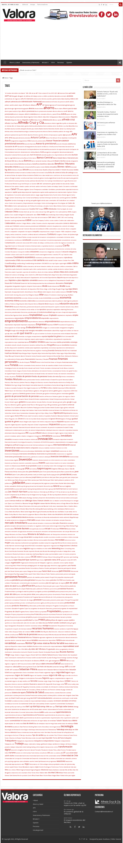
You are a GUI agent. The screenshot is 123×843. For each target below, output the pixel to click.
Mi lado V (45, 62)
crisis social (48, 260)
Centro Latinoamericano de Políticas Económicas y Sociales (31, 206)
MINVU (31, 537)
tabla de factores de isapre (35, 721)
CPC (59, 254)
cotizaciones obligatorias (46, 252)
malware (42, 503)
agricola (72, 105)
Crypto (57, 263)
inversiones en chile (65, 451)
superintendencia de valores (32, 718)
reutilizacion (8, 652)
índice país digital (69, 775)
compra (74, 231)
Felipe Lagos (60, 353)
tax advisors (16, 727)
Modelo (41, 537)
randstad (63, 623)
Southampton (70, 704)
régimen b (14, 664)
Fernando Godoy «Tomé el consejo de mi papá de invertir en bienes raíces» (107, 114)
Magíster (37, 503)
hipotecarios (68, 413)
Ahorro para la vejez (70, 108)
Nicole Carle (8, 551)
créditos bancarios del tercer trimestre (34, 266)
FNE (8, 365)
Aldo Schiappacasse (52, 117)
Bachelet (75, 155)
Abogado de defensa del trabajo (27, 96)
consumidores (65, 240)
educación (64, 303)
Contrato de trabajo (38, 243)
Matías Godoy (9, 514)
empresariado (9, 325)
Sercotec (34, 681)
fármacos (31, 391)
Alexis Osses (38, 120)
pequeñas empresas (64, 577)
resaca (20, 646)
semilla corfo (26, 681)
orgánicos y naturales (52, 563)
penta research (44, 577)
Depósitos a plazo (15, 280)
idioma (38, 419)
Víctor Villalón (40, 773)
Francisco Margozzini (31, 382)
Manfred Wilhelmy (50, 503)
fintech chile (40, 362)
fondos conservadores (54, 371)
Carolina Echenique (45, 198)
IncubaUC (66, 427)
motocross (68, 540)
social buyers (65, 698)
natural (27, 546)
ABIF (10, 96)
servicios (20, 684)
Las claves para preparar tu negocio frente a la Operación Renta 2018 (107, 144)
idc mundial (32, 419)
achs (22, 99)
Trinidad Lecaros (71, 750)
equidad (44, 336)
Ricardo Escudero (33, 652)
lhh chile (19, 498)
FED (66, 350)
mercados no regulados (34, 526)
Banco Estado (57, 158)
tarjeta (7, 723)
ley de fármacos (22, 495)
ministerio (8, 531)
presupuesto (69, 597)
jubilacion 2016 (69, 480)
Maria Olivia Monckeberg (33, 509)
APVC (6, 138)
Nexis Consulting (66, 548)
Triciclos (63, 750)
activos (36, 99)
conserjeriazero (51, 237)
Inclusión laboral (30, 427)
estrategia (74, 342)
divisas (39, 292)
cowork (31, 254)
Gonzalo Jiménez (31, 402)
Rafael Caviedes (53, 623)
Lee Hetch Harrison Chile (35, 492)
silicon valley (71, 684)
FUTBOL (44, 388)
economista (47, 298)
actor (39, 99)
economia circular (37, 298)
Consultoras (42, 240)
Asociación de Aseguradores (26, 146)
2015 (52, 93)
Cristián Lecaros (57, 260)
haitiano (31, 410)
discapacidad (16, 292)
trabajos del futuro (66, 744)
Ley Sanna (8, 498)
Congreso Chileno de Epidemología (67, 234)
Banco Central (45, 157)
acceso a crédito (42, 96)
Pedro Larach (28, 574)
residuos (30, 646)
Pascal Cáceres (15, 571)
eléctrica (7, 315)
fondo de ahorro (36, 365)
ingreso (61, 433)
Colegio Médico (26, 223)
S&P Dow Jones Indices (25, 664)
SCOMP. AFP (8, 670)
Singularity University (29, 687)
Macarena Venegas (28, 503)
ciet (47, 212)
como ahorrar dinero (63, 229)
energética (70, 328)
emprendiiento (54, 318)
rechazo (39, 626)
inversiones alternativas (27, 451)
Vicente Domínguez (45, 767)
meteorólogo (62, 526)
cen (68, 200)
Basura (50, 161)
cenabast (72, 200)
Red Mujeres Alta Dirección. (49, 632)
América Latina (33, 126)
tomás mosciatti (36, 738)
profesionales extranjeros (44, 606)
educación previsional (41, 307)
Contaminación (10, 243)
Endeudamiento (34, 327)
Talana (70, 721)
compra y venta (9, 234)
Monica (36, 540)
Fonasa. (14, 365)
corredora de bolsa (70, 249)
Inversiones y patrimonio (30, 457)
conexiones (17, 234)
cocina (51, 220)
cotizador (8, 254)
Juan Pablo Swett (53, 480)
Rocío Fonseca (26, 658)
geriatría (28, 393)
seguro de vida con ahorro (70, 675)
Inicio (6, 78)
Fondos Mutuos (13, 379)
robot (6, 658)
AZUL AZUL (68, 155)
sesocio (40, 684)
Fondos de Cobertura (22, 374)
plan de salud (71, 583)
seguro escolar (9, 678)
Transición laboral (29, 750)
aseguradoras (23, 141)
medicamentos (16, 517)
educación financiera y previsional (23, 307)
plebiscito (40, 589)
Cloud (32, 217)
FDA (63, 350)
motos (73, 540)
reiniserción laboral (64, 637)
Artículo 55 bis (57, 138)
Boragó (12, 178)
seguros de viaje (17, 681)
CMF (49, 217)
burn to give (64, 181)
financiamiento (30, 359)
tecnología (67, 726)
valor (23, 764)
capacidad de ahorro (72, 189)
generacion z (9, 393)
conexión (24, 234)
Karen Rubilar (59, 483)
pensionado (59, 574)
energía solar (23, 330)
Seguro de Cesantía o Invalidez (39, 675)
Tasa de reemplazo (39, 723)
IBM (21, 419)
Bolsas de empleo (16, 175)
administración (16, 102)
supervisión (67, 718)
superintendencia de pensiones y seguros (58, 715)
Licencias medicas (15, 501)
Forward (53, 380)
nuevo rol (62, 554)
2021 (55, 93)
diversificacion (29, 292)
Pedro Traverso (50, 574)
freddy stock (70, 382)
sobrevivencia (57, 698)
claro (35, 215)
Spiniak (7, 707)
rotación (22, 661)
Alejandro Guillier (28, 120)
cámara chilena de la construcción (66, 272)
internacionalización (61, 445)
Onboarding (56, 557)
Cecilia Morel (62, 200)
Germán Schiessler (36, 393)
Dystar (37, 295)
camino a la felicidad (71, 186)
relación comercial (15, 640)
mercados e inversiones (45, 523)
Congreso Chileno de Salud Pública (15, 237)
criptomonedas (10, 260)
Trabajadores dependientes (25, 741)
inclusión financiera (19, 427)
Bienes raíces (64, 166)
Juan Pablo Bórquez (18, 480)
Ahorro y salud (51, 114)
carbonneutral (26, 195)
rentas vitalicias (43, 643)
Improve (54, 422)
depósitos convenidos (30, 280)
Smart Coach (15, 698)
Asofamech (11, 152)
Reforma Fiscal (66, 634)
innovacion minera (17, 439)
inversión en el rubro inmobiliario (64, 460)
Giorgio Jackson (13, 399)
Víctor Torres (32, 773)
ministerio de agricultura (18, 531)
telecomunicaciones (42, 729)
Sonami (47, 704)
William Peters (63, 773)
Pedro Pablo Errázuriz (39, 574)
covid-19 (21, 254)
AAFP (7, 96)
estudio (14, 345)
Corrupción (21, 252)
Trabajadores (11, 741)
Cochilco (46, 220)
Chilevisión (9, 212)
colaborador (70, 220)
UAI (48, 753)
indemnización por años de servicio (24, 430)
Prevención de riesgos (26, 600)
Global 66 (32, 399)
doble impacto (47, 292)
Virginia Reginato (35, 770)
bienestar (74, 167)
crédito (69, 263)
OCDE (34, 556)
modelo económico (50, 537)
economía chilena (12, 301)
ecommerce (9, 298)
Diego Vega (64, 289)
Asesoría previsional (46, 143)
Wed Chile (55, 773)
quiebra (71, 620)
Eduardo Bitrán (43, 304)
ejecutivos (43, 309)
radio (21, 623)
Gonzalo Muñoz (42, 402)
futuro (7, 391)
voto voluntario (23, 773)
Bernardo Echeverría (25, 167)
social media (73, 698)
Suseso (7, 721)
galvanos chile (38, 391)
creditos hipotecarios (56, 257)
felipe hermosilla (43, 353)
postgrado (38, 591)
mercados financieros (60, 523)
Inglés (57, 433)
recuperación (9, 629)
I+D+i (53, 62)
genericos (16, 393)
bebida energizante (72, 161)
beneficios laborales (47, 164)
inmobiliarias (56, 436)
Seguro (67, 672)
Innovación (45, 439)
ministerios (63, 534)
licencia (58, 498)
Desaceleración (61, 280)
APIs (71, 131)
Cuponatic (19, 272)
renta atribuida (69, 640)
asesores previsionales (39, 141)
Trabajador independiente (62, 741)
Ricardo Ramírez (67, 652)
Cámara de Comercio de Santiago (15, 275)
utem (21, 761)
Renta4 (63, 640)
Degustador (73, 275)
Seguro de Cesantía (22, 675)
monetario (30, 540)
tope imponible (47, 738)
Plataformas (29, 589)
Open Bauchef (9, 560)
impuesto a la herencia (71, 422)
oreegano (8, 563)
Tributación (44, 750)
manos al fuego (61, 503)
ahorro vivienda (30, 114)
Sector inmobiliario (29, 672)
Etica (41, 345)
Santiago (62, 667)
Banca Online (28, 158)
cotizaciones (34, 252)
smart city (8, 698)
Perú (36, 580)
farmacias (58, 350)
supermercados (46, 718)
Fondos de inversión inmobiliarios (64, 374)
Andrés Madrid (38, 129)
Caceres (34, 184)
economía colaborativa (28, 301)
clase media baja (50, 215)
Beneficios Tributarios (65, 164)
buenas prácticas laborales (33, 181)
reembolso (67, 632)
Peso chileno (46, 580)
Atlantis (37, 152)
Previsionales (46, 600)
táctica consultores (41, 753)
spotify (11, 707)
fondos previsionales (28, 380)
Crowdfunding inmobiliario (33, 263)
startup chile (44, 707)
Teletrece (7, 732)
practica (57, 591)
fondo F (38, 368)
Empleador (53, 315)
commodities (53, 229)
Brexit (55, 178)
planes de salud (10, 586)
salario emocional (47, 664)
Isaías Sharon (65, 469)
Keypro (73, 483)
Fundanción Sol (35, 388)
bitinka (36, 170)
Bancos (27, 160)
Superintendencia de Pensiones (33, 715)
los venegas (74, 501)
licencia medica (65, 498)
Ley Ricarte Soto (72, 495)
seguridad (60, 672)
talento (74, 721)
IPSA (27, 468)
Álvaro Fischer (44, 775)
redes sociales (35, 632)
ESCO (16, 339)
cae (38, 184)
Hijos (42, 413)
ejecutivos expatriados (53, 309)
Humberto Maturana (57, 416)
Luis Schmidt (16, 503)
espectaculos (67, 339)
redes (6, 632)
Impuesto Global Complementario (38, 425)
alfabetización (47, 120)
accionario (63, 96)
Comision (16, 226)
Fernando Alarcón (20, 356)
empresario (24, 325)
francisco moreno (43, 382)
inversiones (12, 450)
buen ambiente (9, 181)
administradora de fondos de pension (53, 102)
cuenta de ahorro (42, 269)
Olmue (50, 557)
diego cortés (48, 289)
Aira (59, 114)
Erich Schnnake (66, 336)
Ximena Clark (8, 775)
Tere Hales (48, 732)
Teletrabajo (60, 729)
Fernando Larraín (41, 356)
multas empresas (15, 543)
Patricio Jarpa (37, 571)
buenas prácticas (19, 181)
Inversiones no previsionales (46, 454)
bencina (21, 164)
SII (66, 684)
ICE (24, 419)
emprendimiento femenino (36, 321)
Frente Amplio (26, 385)
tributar (50, 750)
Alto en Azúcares (69, 123)
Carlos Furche (53, 195)
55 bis (49, 93)
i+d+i (16, 419)
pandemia (22, 568)
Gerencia (22, 393)
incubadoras (59, 427)
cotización (58, 252)
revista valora (17, 652)
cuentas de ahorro (58, 269)
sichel (62, 684)
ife (49, 419)
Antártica (55, 131)
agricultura (8, 108)
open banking (74, 557)
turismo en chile (21, 753)
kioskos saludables (10, 486)
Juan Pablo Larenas (30, 480)
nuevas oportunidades (51, 554)
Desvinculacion (37, 286)
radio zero (35, 623)
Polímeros (46, 589)
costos (27, 252)
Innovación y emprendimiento (57, 442)
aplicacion (8, 135)
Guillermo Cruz (9, 407)
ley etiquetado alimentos (60, 495)
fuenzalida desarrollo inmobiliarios (41, 385)
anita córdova (14, 131)
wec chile (48, 773)
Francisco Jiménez (19, 382)
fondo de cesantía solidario (50, 365)
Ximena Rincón (17, 775)
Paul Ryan (17, 574)
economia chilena (26, 298)
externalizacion (69, 348)
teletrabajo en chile (71, 729)
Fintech (33, 362)
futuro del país (23, 391)
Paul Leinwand (9, 574)
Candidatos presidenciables (57, 189)
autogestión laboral (58, 152)
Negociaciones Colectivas (68, 546)
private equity (9, 603)
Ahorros (55, 111)
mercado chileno (40, 520)
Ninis (69, 551)
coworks (55, 254)
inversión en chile (48, 460)
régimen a (8, 664)
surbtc (74, 718)
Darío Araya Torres (53, 275)
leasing (29, 489)
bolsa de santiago (68, 172)
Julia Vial (40, 483)
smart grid (23, 698)
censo (7, 203)
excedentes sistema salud (25, 348)
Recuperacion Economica (65, 626)
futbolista (61, 388)
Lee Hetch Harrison (17, 491)
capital (14, 192)
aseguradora (14, 141)
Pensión (22, 576)
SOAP (35, 698)
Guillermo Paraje (32, 407)
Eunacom (58, 345)
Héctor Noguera (9, 419)
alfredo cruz (68, 119)
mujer (7, 543)
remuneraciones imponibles (47, 640)
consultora (35, 240)
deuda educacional (53, 286)
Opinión (69, 62)
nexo (73, 548)
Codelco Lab (62, 220)
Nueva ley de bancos (19, 554)
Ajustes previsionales (16, 117)
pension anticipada (69, 574)
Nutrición (8, 557)
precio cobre (72, 591)
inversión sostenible (25, 463)
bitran (41, 170)
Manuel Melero (14, 506)
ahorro (49, 108)
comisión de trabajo (68, 226)
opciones (66, 557)
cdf (57, 200)
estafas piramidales (63, 342)
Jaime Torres (43, 472)
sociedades (49, 701)
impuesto (60, 422)
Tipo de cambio (38, 735)
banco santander (36, 161)
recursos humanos (43, 628)
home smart (27, 416)
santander (56, 667)
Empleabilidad (35, 315)
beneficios (36, 164)
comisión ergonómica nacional (14, 229)
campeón (7, 189)
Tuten (33, 753)
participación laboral (70, 568)
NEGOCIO (8, 548)
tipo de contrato (49, 735)
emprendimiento (16, 321)
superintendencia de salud (14, 718)
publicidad (28, 620)
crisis (18, 260)
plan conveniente (21, 583)
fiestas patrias (20, 359)
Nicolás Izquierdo (29, 551)
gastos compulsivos (64, 391)
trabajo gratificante (42, 744)
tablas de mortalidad (50, 721)
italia (11, 472)
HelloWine (45, 410)
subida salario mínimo (40, 709)
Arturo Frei (49, 138)
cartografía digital (36, 200)
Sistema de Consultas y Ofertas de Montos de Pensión (38, 690)
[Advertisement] (61, 39)
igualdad (75, 419)
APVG (10, 138)
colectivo (18, 223)
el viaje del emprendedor (69, 312)
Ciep (44, 212)
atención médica (30, 152)
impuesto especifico (21, 425)
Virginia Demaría (25, 770)
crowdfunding (20, 263)
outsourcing (8, 565)
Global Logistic (14, 402)
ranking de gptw (71, 623)
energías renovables (36, 330)
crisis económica (26, 260)
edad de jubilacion (57, 301)
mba (53, 514)
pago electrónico (52, 565)
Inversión (25, 459)
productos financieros (20, 606)
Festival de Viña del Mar (53, 356)
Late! (20, 489)
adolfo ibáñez (69, 102)
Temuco (19, 732)
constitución (26, 240)
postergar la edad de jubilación (25, 591)
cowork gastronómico (45, 254)
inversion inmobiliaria (60, 456)
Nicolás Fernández (18, 551)
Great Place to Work (33, 405)
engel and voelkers (65, 330)
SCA (69, 667)
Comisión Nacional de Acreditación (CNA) (36, 229)
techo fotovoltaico (43, 727)
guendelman (54, 405)
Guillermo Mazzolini (20, 407)
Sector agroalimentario (16, 672)
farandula (51, 350)
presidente (19, 597)
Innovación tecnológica (18, 442)
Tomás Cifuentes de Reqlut (13, 738)
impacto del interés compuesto (41, 422)
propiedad (43, 611)
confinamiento (42, 234)
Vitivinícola (44, 770)
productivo (8, 606)
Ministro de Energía (17, 537)
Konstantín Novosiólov (44, 486)
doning (16, 295)
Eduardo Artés (23, 304)
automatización (69, 152)
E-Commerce (52, 295)
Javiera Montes (69, 472)
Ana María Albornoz (72, 126)
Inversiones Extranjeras (12, 454)
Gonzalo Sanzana (52, 402)
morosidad (59, 540)
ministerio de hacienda (49, 531)
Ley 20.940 (49, 492)
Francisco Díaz (9, 382)
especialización (58, 339)
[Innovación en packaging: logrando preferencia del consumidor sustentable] (90, 165)
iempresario (44, 419)
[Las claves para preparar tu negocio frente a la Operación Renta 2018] (90, 145)
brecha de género (39, 178)
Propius (13, 614)
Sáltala (25, 721)
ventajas (45, 764)
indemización (9, 430)
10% (27, 93)
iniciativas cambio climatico (18, 436)
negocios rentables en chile (38, 548)
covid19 (26, 254)
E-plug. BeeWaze (68, 295)
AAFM (73, 93)
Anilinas (7, 131)
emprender (45, 318)
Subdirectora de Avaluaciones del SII (23, 709)
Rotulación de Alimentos (32, 661)
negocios (26, 548)
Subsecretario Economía (18, 712)
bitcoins (31, 170)
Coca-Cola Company (38, 220)
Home (5, 62)
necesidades (39, 546)
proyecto (29, 617)
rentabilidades (20, 643)
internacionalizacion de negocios (43, 445)
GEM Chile (74, 391)
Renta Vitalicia (69, 643)
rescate (24, 646)
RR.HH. (42, 661)
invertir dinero (49, 463)
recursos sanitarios (60, 629)
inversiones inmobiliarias (27, 454)
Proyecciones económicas (17, 617)
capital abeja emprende (24, 192)
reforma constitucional (11, 634)
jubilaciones (8, 483)
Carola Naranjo (34, 198)
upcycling (10, 761)
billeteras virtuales (16, 170)
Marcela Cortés (48, 506)
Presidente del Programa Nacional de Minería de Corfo (39, 597)
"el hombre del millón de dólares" (15, 93)
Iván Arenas (18, 472)
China (15, 212)
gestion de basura (50, 393)
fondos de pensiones (39, 376)
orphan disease (69, 563)
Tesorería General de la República (61, 732)
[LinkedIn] (106, 4)
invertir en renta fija (43, 466)
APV (74, 134)
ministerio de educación (34, 531)
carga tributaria (44, 195)
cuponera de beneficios (30, 272)
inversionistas (74, 457)
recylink (68, 629)
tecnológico (24, 729)
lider (23, 501)
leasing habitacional (38, 489)
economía (65, 297)
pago (45, 565)
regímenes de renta (52, 637)
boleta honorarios (20, 172)
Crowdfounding (10, 263)
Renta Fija (30, 643)
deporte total (67, 277)
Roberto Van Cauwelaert (70, 655)
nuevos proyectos (70, 554)
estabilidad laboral (23, 342)
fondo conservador (25, 365)
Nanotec (11, 546)
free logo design (17, 385)
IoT (12, 469)
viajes (37, 767)
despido (29, 286)
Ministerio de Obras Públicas (18, 534)
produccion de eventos (57, 603)
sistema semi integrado (64, 695)
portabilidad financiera (66, 589)
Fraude (51, 382)
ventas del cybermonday (67, 764)
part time (7, 571)
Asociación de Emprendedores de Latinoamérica (34, 149)
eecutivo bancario (65, 307)
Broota (63, 178)
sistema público (52, 695)
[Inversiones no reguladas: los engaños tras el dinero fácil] (90, 135)
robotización (12, 658)
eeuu (72, 307)
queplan (66, 620)
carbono (32, 195)
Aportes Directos (33, 135)
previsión (53, 600)
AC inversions (28, 99)
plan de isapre (50, 583)
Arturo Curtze (38, 137)
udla (61, 753)
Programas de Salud (12, 611)
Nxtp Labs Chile (15, 557)
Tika (21, 735)
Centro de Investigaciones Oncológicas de (54, 203)
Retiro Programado (48, 649)
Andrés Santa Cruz (60, 129)
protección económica (48, 614)
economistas (55, 298)
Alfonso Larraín (57, 120)
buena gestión (73, 178)
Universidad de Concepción (13, 758)
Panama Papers (14, 568)
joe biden (40, 474)
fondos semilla (40, 380)
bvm (23, 184)
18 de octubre (42, 93)
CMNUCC (54, 217)
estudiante (8, 345)
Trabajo (19, 743)
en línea (74, 330)
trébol (7, 753)
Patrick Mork (46, 571)
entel (62, 333)
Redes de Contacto (24, 632)
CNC (62, 217)
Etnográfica (51, 345)
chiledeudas (52, 209)
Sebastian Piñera (28, 669)
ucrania (57, 753)
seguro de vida (55, 675)
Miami (68, 526)
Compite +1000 (59, 231)
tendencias (25, 732)
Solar (34, 704)
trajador (42, 747)
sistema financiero (60, 693)
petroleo (53, 580)
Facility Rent (26, 350)
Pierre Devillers (66, 580)
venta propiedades (54, 764)
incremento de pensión (47, 427)
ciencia (41, 212)
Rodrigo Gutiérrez (67, 658)
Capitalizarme (36, 192)
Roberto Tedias (57, 655)
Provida (7, 617)
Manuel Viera (23, 506)
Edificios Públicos (10, 304)
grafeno (19, 405)
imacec (22, 422)
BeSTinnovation (36, 167)
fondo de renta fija (18, 368)
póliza (48, 620)
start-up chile (21, 707)
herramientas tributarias (27, 413)
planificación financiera (42, 586)
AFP (39, 104)
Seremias (40, 681)
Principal (67, 600)
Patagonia (30, 571)
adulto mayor (18, 105)
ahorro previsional (28, 111)
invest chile (52, 466)
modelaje (36, 537)
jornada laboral (65, 474)
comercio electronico (70, 223)
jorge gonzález (55, 474)
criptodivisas (68, 257)
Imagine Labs (28, 422)
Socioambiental (23, 704)
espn (15, 342)
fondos (24, 371)
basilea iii (45, 161)
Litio (51, 501)
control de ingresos (60, 243)
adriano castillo (9, 105)
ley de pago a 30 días (45, 495)
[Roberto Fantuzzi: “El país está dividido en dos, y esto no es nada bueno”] (90, 95)
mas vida (57, 512)
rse (67, 661)
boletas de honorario (37, 172)
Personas (60, 62)
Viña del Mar (68, 770)
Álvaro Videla (60, 775)
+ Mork (35, 800)
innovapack (69, 442)
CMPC (59, 217)
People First (53, 577)
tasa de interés (28, 723)
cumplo (13, 272)
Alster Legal (55, 123)
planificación (28, 585)
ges (44, 393)
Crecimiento (9, 257)
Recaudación (21, 626)
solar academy (40, 704)
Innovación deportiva (59, 439)
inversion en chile (61, 448)
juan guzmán (63, 477)
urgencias (16, 761)
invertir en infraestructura (12, 466)
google (69, 402)
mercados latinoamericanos (18, 526)
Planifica (18, 586)
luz (21, 503)
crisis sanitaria (38, 260)
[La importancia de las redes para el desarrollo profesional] (90, 156)
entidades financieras (70, 333)
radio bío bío (28, 623)
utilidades (26, 761)
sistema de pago (60, 690)
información (51, 433)
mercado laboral (32, 523)
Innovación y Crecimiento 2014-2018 (36, 442)
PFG (58, 580)
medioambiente (54, 517)
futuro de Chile (14, 391)
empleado (46, 315)
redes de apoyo (13, 632)
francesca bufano (68, 380)
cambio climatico (20, 186)
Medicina (25, 517)
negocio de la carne (17, 548)
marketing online (52, 509)
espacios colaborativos (46, 339)
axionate (44, 155)
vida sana (73, 767)
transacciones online (51, 747)
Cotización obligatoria (69, 252)
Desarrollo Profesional (12, 283)
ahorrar (31, 108)
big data (8, 170)
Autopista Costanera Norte (13, 155)
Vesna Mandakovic (24, 767)
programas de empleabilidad (68, 608)
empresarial (16, 325)
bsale (67, 178)
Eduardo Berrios (33, 304)
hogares (11, 416)
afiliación (28, 105)
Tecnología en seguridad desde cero (97, 266)
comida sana (8, 226)
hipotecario (59, 413)
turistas (28, 753)
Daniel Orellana (43, 275)
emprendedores (33, 318)
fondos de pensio (10, 376)
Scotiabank (15, 670)
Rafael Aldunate (43, 623)
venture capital (9, 767)
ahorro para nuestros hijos (13, 111)
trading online (35, 747)
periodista (24, 580)
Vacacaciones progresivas (48, 761)
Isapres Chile (56, 469)
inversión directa (37, 460)
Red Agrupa (74, 629)
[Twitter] (104, 4)
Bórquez (27, 184)
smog (28, 698)
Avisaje (32, 4)
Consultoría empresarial (53, 240)
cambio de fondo (30, 186)
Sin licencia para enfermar (106, 123)
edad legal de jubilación (71, 301)
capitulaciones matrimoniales (58, 192)
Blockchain (70, 170)
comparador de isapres (25, 231)
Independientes (40, 430)
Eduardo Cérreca (54, 304)
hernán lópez (16, 413)
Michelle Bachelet (21, 529)
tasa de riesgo (50, 723)
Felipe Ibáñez (52, 353)
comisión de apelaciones (54, 226)
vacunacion (17, 764)
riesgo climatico (15, 655)
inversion (53, 448)
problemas (16, 603)
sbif (66, 666)
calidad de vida (60, 184)
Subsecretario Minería (32, 712)
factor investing (42, 350)
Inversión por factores (11, 463)
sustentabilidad (15, 721)
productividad (70, 603)
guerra (60, 405)
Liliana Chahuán (38, 501)
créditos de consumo (53, 266)
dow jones (22, 295)
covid (17, 254)
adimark (7, 102)
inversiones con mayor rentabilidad (47, 451)
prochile (47, 603)
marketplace (61, 509)
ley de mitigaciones (33, 495)
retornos (71, 649)
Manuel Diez (70, 503)
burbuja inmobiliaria (54, 181)
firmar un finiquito (56, 362)
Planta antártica (64, 586)
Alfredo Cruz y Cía (31, 122)
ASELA (29, 141)
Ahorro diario (59, 108)
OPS (75, 560)
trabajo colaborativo (30, 744)
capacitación (8, 192)
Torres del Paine (58, 738)
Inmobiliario (66, 436)
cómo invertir (29, 275)
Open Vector (40, 560)
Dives (35, 292)
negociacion (46, 546)
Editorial (25, 4)
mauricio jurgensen (28, 514)
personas (31, 580)
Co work (36, 254)
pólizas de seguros (56, 620)
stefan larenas (68, 707)
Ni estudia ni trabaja (61, 551)
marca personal (38, 506)
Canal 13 (15, 189)
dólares (46, 295)
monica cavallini (43, 540)
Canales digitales (24, 189)
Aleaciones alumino (64, 117)
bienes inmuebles (51, 167)
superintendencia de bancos (13, 715)
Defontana (66, 275)
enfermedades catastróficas (51, 330)
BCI (53, 161)
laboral (56, 486)
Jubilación (19, 483)
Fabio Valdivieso (18, 350)
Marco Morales (20, 509)
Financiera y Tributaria (42, 359)
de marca (17, 277)
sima (77, 684)
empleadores (61, 315)
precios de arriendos (54, 594)
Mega (71, 517)
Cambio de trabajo (52, 186)
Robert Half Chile (36, 655)
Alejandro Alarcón (16, 120)
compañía (35, 231)
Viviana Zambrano (54, 770)
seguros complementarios (57, 678)
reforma (73, 632)
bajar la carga (8, 158)
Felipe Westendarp (70, 353)
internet (73, 445)
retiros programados (61, 649)
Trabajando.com (9, 744)
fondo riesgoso (17, 371)
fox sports (59, 380)
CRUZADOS (45, 263)
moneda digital (16, 540)
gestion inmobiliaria (63, 393)
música (69, 543)
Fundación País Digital (24, 388)
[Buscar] (120, 4)
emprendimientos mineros (68, 321)
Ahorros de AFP (63, 111)
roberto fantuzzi (47, 655)
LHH (13, 497)
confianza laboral (33, 234)
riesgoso (28, 655)
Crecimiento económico (24, 257)
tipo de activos (27, 735)
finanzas (53, 359)
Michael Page (74, 526)
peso (40, 580)
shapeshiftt (49, 684)
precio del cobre (10, 594)
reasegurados (12, 626)
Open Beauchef (19, 560)
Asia (74, 144)
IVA (14, 472)
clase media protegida (62, 215)
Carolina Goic (56, 198)
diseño (22, 292)
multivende (24, 543)
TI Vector (60, 735)
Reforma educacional (55, 634)
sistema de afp (68, 687)
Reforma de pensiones (28, 634)
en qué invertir (24, 333)
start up (28, 706)
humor (76, 416)
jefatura (22, 474)
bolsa (46, 172)
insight (75, 442)
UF (64, 753)
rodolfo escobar (36, 658)
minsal (26, 537)
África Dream (35, 775)
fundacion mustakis (11, 388)
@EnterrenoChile (63, 93)
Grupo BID (46, 405)
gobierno (22, 402)
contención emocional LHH (23, 243)
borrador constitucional (22, 178)
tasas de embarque (68, 723)
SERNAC (68, 681)
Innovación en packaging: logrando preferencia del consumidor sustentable (106, 164)
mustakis (41, 543)
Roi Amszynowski (14, 661)
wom (69, 773)
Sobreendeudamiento (44, 698)
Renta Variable (57, 643)
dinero (75, 289)
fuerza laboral (56, 385)
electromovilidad (46, 312)
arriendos (27, 138)
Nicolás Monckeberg (49, 551)
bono (36, 175)
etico (45, 345)
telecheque (32, 729)
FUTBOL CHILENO (52, 388)
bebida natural (9, 164)
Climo (19, 217)
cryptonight (62, 263)
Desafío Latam (70, 280)
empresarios (32, 325)
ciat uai (29, 212)
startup (36, 706)
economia (17, 298)
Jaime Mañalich (34, 472)
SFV (44, 684)
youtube (24, 775)
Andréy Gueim (71, 129)
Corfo (66, 245)
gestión (71, 393)
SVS (22, 721)
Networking (56, 548)
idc (28, 419)
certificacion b (9, 209)
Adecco (73, 99)
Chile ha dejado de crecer (64, 209)
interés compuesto (31, 448)
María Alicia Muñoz (14, 512)
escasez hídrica (9, 339)
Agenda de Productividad (57, 105)
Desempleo (68, 283)
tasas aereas (58, 723)
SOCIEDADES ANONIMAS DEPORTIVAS (65, 701)
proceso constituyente (27, 603)
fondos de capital (67, 371)
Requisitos (14, 646)
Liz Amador (56, 501)
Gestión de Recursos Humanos (48, 396)
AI (57, 114)
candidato (45, 189)
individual (49, 430)
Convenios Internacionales (32, 246)
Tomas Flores (73, 735)
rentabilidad (10, 643)
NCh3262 (32, 546)
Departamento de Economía (39, 277)
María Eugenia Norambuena (41, 512)
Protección (38, 614)
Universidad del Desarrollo (30, 758)
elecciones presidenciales (13, 312)
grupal (41, 405)
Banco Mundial (19, 161)
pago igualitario (62, 565)
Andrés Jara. (30, 129)
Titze (55, 735)
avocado (23, 155)
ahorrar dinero (38, 108)
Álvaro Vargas (52, 775)
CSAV (74, 266)
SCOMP (73, 667)
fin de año (21, 362)
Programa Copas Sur (24, 608)
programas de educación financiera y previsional (45, 608)
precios (45, 594)
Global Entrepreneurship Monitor (59, 399)
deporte (60, 277)
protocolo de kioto (72, 614)
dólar (41, 294)
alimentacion (48, 123)
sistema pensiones (19, 695)
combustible (59, 223)
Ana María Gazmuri (10, 129)
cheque (41, 209)
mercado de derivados (52, 520)
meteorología (54, 526)
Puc (33, 620)
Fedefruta (8, 353)
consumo (73, 240)
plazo (34, 589)
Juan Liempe (71, 477)
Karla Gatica (67, 483)
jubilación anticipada (31, 483)
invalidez (47, 448)
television (13, 732)
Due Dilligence (30, 295)
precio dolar (31, 594)
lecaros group (48, 489)
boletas (28, 172)
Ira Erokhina (33, 469)
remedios (34, 640)
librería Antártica (50, 498)
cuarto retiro (33, 269)
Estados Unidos (37, 342)
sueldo (41, 712)
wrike (72, 773)
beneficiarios (28, 164)
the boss (15, 735)
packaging (31, 565)
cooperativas (58, 246)
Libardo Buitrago (27, 498)
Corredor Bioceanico (11, 252)
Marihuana (44, 509)
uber (51, 753)
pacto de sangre (39, 565)
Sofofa (30, 704)
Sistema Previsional (31, 695)
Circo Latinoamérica (61, 212)
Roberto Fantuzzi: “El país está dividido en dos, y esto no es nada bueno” (107, 94)
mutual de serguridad (51, 543)
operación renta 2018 (52, 560)
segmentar (47, 672)
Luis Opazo (8, 503)
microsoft (42, 529)
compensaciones (44, 231)
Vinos (18, 770)
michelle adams (9, 529)
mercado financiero (65, 520)
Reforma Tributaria (32, 637)
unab (67, 753)
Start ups (52, 707)
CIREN (69, 212)
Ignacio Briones (55, 419)
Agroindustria (19, 108)
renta (58, 640)
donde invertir (9, 295)
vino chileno (12, 770)
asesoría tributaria (61, 144)
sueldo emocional (49, 712)
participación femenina (56, 568)
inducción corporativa (65, 430)
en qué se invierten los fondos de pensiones (47, 333)
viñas (74, 770)
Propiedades (54, 611)
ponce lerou (53, 589)
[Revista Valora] (18, 15)
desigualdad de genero (20, 286)
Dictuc (42, 289)
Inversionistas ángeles (11, 460)
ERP (72, 336)
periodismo (16, 580)
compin (52, 231)
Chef (36, 209)
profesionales (32, 606)
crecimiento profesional (42, 257)
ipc (24, 469)
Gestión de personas (30, 396)
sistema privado (42, 695)
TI (19, 735)
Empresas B (50, 325)
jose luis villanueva (25, 477)
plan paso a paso (54, 586)
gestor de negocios (65, 396)
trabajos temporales (16, 747)
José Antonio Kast (47, 477)
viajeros (32, 767)
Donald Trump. (72, 292)
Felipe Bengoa (22, 353)
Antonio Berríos (48, 131)
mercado (31, 520)
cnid (65, 217)
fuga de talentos (66, 385)
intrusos (41, 448)
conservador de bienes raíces (65, 237)
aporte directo (23, 135)
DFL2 (38, 289)
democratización (25, 277)
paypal (22, 574)
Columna (38, 223)
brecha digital (49, 178)
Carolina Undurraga (17, 200)
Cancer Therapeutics (36, 189)
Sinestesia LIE (18, 687)
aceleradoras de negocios (12, 99)
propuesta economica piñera (25, 614)
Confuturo (51, 234)
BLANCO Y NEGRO (61, 170)
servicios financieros (30, 684)
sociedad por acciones (11, 704)
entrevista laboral (11, 336)
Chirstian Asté (22, 212)
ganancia (45, 391)
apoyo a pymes (57, 135)
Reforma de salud (43, 634)
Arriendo (21, 138)
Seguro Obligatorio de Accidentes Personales (28, 678)
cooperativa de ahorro (47, 246)
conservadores (9, 240)
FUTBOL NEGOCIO (69, 388)
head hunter (38, 410)
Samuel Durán (32, 667)
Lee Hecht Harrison (59, 489)
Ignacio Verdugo (66, 419)
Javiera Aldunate (52, 472)
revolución (24, 652)
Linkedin (46, 501)
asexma (70, 144)
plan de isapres (60, 583)
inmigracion (30, 436)
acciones (70, 96)
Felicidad (15, 353)
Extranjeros (8, 350)
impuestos (54, 424)
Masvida (51, 512)
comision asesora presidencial (28, 226)
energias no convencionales (50, 328)
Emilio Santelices (24, 315)
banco (34, 158)
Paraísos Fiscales (44, 568)
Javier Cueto (16, 474)
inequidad (32, 433)
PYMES (41, 620)
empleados (69, 315)
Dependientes (52, 277)
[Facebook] (101, 4)
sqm (15, 707)
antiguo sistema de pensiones (33, 131)
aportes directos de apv (46, 135)
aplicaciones (15, 135)
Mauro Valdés (48, 514)
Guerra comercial (68, 405)
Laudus (25, 489)
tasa (21, 723)
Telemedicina (52, 729)
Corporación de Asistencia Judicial (27, 249)
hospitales (47, 416)
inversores (35, 463)
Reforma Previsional (17, 637)
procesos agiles (39, 603)
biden (43, 167)
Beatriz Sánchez (60, 161)
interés (22, 448)
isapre (40, 468)
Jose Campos (15, 477)
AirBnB (63, 114)
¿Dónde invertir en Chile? (27, 70)
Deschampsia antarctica (37, 283)
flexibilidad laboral (67, 362)
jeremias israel (32, 474)
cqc (62, 254)
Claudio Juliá (14, 217)
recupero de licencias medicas (22, 629)
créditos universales (66, 266)
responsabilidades (56, 646)
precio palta (39, 594)
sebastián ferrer (42, 670)
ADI (77, 99)
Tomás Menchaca (26, 738)
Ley (44, 492)
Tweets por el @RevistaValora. (101, 203)
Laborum (62, 486)
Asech (8, 140)
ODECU (40, 557)
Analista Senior (42, 126)
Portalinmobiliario (10, 591)
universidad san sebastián (63, 758)
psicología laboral (18, 620)
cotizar (13, 254)
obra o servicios (26, 557)
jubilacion (61, 480)
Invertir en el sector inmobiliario (64, 463)
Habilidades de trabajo (19, 410)
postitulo (45, 591)
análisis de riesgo (64, 131)
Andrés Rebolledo (49, 129)
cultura (66, 269)
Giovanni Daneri (23, 399)
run (70, 661)
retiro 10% (20, 649)
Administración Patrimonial (31, 102)
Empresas (41, 324)
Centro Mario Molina (55, 206)
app (64, 135)
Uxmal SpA (37, 761)
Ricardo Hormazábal (45, 652)
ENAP (56, 325)
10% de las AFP (33, 93)
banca (15, 158)
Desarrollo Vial (25, 283)
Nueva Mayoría (39, 554)
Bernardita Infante (11, 167)
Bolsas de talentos (28, 175)
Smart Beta (75, 695)
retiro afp (27, 649)
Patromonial (74, 571)
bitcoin (26, 170)
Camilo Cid (61, 186)
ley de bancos (63, 492)
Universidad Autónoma (22, 756)
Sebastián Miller (64, 670)
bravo (31, 178)
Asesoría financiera (30, 144)
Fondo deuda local (29, 368)
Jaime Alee (25, 472)
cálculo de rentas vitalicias (45, 272)
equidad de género (55, 336)
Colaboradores (10, 223)
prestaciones (60, 597)
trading (28, 747)
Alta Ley (61, 123)
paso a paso (23, 571)
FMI (6, 365)
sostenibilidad (60, 704)
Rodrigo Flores (56, 658)
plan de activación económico (36, 583)
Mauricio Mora (39, 514)
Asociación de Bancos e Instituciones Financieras (50, 146)
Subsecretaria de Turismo (55, 709)
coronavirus (11, 248)
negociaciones (55, 546)
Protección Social (61, 614)
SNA (31, 698)
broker (59, 178)
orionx (62, 563)
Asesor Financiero (54, 141)
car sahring (27, 200)
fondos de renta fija (54, 376)
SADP (33, 664)
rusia (72, 661)
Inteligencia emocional (25, 445)
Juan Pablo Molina (41, 480)
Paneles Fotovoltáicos (32, 568)
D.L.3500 (35, 275)
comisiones (42, 226)
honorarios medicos (37, 416)
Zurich (30, 775)
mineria (62, 529)
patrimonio (64, 571)
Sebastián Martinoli (53, 670)
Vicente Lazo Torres (57, 767)
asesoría (20, 144)
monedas (24, 540)
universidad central (54, 756)
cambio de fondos (41, 186)
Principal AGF (74, 600)
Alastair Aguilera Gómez (31, 117)
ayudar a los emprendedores (55, 155)
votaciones (14, 773)
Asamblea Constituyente (69, 138)
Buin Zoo (44, 181)
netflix (49, 548)
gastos (55, 391)
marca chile (30, 506)
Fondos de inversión (46, 374)
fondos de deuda (35, 374)
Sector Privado (39, 672)
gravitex (24, 405)
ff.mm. (63, 356)
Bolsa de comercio (54, 172)
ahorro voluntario (41, 114)
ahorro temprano (19, 114)
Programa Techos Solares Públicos (29, 611)
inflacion (38, 433)
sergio (46, 681)
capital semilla (44, 192)
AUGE (42, 152)
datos (61, 275)
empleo (75, 315)
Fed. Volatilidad (72, 350)
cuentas (50, 269)
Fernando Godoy (30, 356)
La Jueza (16, 489)
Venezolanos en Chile (36, 764)
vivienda (61, 770)
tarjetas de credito (14, 723)
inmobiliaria (47, 436)
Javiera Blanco (61, 472)
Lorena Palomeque (65, 501)
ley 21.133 (55, 492)
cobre (28, 220)
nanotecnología (19, 546)
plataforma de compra (18, 589)
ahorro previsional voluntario (43, 111)
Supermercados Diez (57, 718)
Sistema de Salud (35, 692)
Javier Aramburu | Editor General (110, 839)
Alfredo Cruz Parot (11, 123)
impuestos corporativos (67, 425)
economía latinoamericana (44, 301)
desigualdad (8, 286)
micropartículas (34, 529)
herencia (51, 410)
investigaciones (61, 466)
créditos (19, 266)
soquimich (52, 704)
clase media (41, 215)
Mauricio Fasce (17, 514)
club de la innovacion (41, 217)
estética (37, 345)
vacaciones (61, 761)
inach (10, 427)
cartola (43, 200)
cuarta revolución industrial (20, 269)
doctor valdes (56, 292)
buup (19, 184)
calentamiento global (49, 184)
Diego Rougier (56, 289)
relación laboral (26, 640)
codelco (56, 220)
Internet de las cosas (12, 448)
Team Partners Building (27, 727)
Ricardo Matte (55, 652)
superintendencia (63, 712)
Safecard (38, 664)
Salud (57, 663)
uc (54, 753)
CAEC (41, 184)
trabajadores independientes (44, 741)
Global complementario (42, 399)
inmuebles (8, 439)
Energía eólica (15, 330)
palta (69, 565)
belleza (16, 164)
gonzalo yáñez (62, 402)
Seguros (45, 678)
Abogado (15, 96)
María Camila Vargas (26, 512)
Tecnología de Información (13, 729)
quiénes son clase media (12, 623)
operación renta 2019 (67, 560)
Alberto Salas (42, 117)
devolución (16, 289)
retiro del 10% (36, 649)
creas (70, 254)
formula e (48, 380)
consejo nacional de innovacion (36, 237)
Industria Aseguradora (18, 433)
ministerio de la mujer (62, 531)
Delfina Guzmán (9, 277)
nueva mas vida (30, 554)
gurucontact (41, 407)
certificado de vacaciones (21, 209)
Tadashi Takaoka (62, 721)
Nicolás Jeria (38, 551)
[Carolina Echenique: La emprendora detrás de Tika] (90, 105)
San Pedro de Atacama (44, 667)
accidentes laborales (54, 96)
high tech (38, 413)
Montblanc (51, 540)
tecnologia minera (55, 727)
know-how (33, 486)
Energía (7, 330)
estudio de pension (23, 345)
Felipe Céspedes (32, 353)
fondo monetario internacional (50, 368)
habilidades (8, 410)
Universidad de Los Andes (47, 758)
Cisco (11, 215)
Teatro (36, 727)
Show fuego (56, 684)
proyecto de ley (37, 617)
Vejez (27, 764)
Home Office (19, 416)
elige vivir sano (56, 312)
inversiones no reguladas (64, 454)
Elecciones (70, 309)
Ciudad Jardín (29, 215)
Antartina (21, 131)
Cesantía (32, 209)
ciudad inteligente (19, 215)
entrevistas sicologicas (25, 336)
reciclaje (45, 626)
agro (13, 108)
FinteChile (47, 362)
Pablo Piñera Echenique (20, 565)
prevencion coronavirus (12, 600)
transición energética (17, 750)
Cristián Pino (67, 260)
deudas (62, 286)
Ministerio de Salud (36, 534)
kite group (26, 486)
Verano (16, 767)
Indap (71, 427)
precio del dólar (21, 594)
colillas (33, 223)
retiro (15, 649)
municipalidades (33, 543)
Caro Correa (26, 198)
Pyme (36, 620)
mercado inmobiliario (16, 523)
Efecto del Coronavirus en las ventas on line (25, 309)
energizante (63, 328)
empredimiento (9, 318)
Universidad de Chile (69, 756)
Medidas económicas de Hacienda (39, 517)
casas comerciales (50, 200)
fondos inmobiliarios (68, 376)
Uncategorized (38, 830)
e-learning (60, 295)
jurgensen (47, 483)
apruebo (68, 135)
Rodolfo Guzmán (46, 658)
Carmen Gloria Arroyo (16, 198)
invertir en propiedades (29, 466)
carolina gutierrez (65, 198)
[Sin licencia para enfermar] (90, 126)
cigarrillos (52, 212)
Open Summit (30, 560)
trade (24, 747)
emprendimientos (52, 321)
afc (24, 105)
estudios (32, 345)
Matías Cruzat (64, 512)
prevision (38, 600)
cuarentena (8, 269)
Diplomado (8, 292)
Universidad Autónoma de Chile (38, 756)
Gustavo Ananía (49, 407)
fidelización (68, 356)
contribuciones (49, 243)
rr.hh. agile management (52, 661)
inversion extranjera (44, 457)
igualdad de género (12, 422)
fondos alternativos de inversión (37, 371)
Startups (59, 706)
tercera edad (33, 732)
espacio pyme (35, 339)
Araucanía (15, 138)
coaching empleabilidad (18, 220)
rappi (6, 626)
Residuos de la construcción (42, 646)
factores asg (34, 350)
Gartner (51, 391)
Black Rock (52, 170)
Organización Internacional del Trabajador (33, 563)
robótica (19, 658)
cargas (38, 195)
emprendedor (19, 318)
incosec (37, 427)
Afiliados (33, 105)
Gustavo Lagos (59, 407)
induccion (55, 430)
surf (77, 718)
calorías (67, 184)
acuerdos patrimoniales (54, 99)
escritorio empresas (24, 339)
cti (76, 266)
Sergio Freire (52, 681)
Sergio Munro (60, 681)
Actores (44, 99)
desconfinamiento (49, 283)
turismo (12, 753)
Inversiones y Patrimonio (30, 62)
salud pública (17, 667)
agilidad (67, 105)
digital (70, 289)
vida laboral (66, 767)
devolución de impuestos (28, 289)
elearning (63, 309)
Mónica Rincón (62, 543)
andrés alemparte (21, 129)
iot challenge (18, 469)
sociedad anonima (17, 701)
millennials (55, 529)
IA (19, 419)
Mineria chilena (70, 529)
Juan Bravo (56, 477)
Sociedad (8, 701)
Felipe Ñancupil (9, 356)
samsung (25, 667)
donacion (63, 292)
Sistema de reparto (19, 693)
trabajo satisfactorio (54, 744)
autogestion (48, 152)
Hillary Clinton (49, 413)
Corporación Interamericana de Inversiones (51, 249)
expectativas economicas (48, 348)
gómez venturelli (69, 407)
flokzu (75, 362)
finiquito (27, 362)
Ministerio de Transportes (52, 534)
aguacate (25, 108)
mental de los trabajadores (19, 520)
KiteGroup (20, 486)
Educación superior (54, 307)
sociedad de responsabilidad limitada (34, 701)
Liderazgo (28, 501)
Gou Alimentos (12, 405)
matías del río (73, 512)
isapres (48, 468)
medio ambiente (64, 517)
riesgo (7, 655)
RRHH (63, 660)
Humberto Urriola (68, 416)
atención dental (20, 152)
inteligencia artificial (11, 445)
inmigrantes (38, 436)
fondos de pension (24, 376)
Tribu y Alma (57, 750)
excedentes (66, 345)
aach (70, 93)
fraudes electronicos (59, 382)
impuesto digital (10, 425)
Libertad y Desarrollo (39, 498)
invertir (42, 463)
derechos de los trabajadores (47, 280)
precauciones (64, 591)
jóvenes (52, 483)
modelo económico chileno (64, 537)
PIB (60, 580)
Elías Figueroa (14, 315)
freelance (8, 385)
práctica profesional (48, 617)
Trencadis (38, 750)
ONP (61, 557)
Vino (6, 770)
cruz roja (51, 263)
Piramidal (13, 583)
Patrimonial (55, 571)
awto (28, 155)
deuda (44, 286)
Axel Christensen (35, 155)
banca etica (20, 158)
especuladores (9, 342)
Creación (66, 254)
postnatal (51, 591)
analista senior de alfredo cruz (56, 126)
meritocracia (45, 526)
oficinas (45, 557)
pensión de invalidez (33, 577)
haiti (27, 410)
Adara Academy (65, 99)
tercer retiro (40, 732)
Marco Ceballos (69, 506)
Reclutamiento (53, 626)
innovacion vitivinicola (30, 439)
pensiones (11, 576)
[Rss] (99, 4)
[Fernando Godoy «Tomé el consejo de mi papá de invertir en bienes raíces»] (90, 115)
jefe (26, 474)
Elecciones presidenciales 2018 (30, 312)
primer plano (60, 600)
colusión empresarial (48, 223)
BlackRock (46, 170)
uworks (32, 761)
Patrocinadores (42, 4)
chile (46, 209)
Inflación (44, 433)
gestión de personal (13, 396)
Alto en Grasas (16, 126)
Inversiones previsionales (13, 457)
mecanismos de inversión (63, 514)
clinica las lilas (26, 217)
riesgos (22, 655)
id (25, 419)
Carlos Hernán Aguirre (64, 195)
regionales (42, 637)
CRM (72, 260)
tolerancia (66, 735)
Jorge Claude (47, 474)
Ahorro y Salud (14, 62)
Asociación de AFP (11, 146)
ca (30, 184)
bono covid (53, 175)
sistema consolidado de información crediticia (50, 687)
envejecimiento (36, 336)
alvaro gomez (25, 126)
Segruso (53, 672)
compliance (68, 231)
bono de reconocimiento (64, 175)
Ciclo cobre (35, 212)
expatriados (37, 348)
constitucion (18, 240)
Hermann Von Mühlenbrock (62, 410)
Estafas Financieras (50, 342)
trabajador (68, 738)
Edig (17, 304)
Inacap (7, 427)
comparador (13, 231)
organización (15, 563)
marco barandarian (58, 506)
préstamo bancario (60, 617)
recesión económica (31, 626)
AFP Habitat (45, 105)
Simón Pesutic (9, 687)
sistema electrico (49, 693)
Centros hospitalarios (68, 206)
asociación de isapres (56, 149)
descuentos (60, 283)
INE (26, 433)
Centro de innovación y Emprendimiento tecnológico (25, 203)
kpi (52, 486)
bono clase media (44, 175)
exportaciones (60, 348)
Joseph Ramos (36, 477)
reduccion (61, 632)
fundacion (74, 385)
